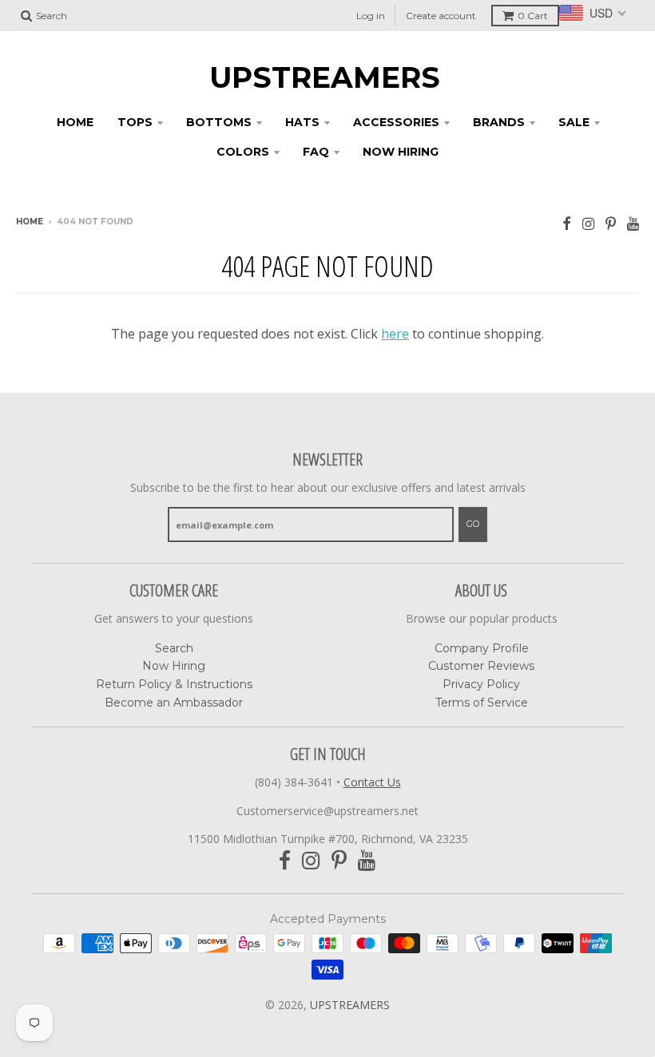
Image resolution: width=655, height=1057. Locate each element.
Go (472, 523)
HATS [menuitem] (302, 122)
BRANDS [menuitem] (499, 122)
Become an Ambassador (174, 702)
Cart (533, 16)
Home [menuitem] (75, 122)
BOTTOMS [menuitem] (219, 122)
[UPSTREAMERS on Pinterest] (610, 223)
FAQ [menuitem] (316, 151)
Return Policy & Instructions (174, 684)
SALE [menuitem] (574, 122)
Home (29, 221)
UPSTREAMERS (324, 77)
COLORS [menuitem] (242, 151)
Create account (441, 16)
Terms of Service (481, 702)
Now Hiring (173, 666)
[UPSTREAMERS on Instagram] (588, 223)
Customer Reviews (481, 666)
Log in (370, 16)
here (395, 333)
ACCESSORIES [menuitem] (396, 122)
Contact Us (372, 782)
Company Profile (482, 648)
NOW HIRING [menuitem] (401, 151)
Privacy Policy (481, 684)
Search (174, 648)
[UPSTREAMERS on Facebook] (566, 223)
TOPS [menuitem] (135, 122)
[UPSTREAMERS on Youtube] (633, 223)
